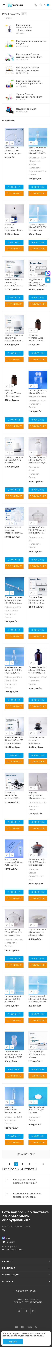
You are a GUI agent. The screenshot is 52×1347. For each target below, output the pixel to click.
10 (43, 1164)
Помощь (7, 1281)
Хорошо (13, 1342)
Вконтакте (19, 1308)
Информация (10, 1275)
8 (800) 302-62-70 (26, 1291)
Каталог (7, 1261)
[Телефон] (36, 5)
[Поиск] (41, 5)
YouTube (33, 1308)
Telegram (26, 1308)
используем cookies (17, 1333)
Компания (8, 1268)
